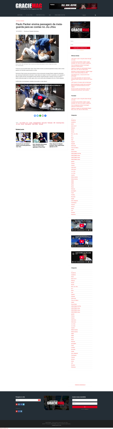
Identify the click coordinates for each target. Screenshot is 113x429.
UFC (72, 210)
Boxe (72, 137)
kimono (22, 124)
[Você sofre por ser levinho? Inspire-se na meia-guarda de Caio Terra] (23, 137)
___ (72, 118)
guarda (72, 161)
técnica (72, 206)
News (72, 185)
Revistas (73, 196)
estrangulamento (37, 122)
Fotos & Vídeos (20, 21)
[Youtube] (17, 404)
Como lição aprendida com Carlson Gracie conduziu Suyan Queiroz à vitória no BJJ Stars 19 (81, 79)
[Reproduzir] (73, 230)
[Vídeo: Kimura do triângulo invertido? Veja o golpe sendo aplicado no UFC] (57, 137)
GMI (54, 122)
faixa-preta (44, 122)
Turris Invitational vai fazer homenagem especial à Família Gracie (80, 65)
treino (72, 208)
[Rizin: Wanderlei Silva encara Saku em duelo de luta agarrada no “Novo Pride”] (40, 138)
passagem (73, 190)
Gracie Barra (74, 151)
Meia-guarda (28, 124)
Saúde (72, 198)
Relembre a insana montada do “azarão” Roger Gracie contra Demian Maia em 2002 (81, 72)
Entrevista (73, 145)
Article (72, 130)
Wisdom (73, 212)
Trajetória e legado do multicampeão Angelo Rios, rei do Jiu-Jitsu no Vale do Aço (81, 69)
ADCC (72, 124)
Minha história (74, 177)
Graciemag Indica (60, 122)
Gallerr (72, 149)
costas (30, 122)
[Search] (95, 15)
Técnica (73, 204)
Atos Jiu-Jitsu (74, 134)
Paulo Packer (35, 124)
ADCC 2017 (74, 126)
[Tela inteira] (90, 230)
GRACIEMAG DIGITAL (76, 153)
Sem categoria (74, 200)
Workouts (73, 214)
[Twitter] (24, 404)
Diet (72, 139)
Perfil (72, 192)
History (73, 163)
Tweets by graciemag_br (80, 384)
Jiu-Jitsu (18, 124)
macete (73, 175)
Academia (73, 120)
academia (73, 122)
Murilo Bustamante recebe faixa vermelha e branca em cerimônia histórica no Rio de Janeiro (81, 85)
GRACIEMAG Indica (75, 155)
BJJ (27, 122)
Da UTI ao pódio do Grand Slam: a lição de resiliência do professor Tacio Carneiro (80, 89)
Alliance (73, 128)
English (73, 141)
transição (41, 124)
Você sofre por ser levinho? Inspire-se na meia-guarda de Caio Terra (23, 145)
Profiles (73, 194)
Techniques (73, 202)
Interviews (73, 167)
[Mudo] (88, 230)
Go (39, 400)
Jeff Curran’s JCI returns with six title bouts (81, 82)
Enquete (73, 143)
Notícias (73, 189)
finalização (50, 122)
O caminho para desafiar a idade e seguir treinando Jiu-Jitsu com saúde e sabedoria (81, 62)
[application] (81, 225)
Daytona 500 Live (4, 428)
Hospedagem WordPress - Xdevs (56, 425)
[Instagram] (19, 404)
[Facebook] (21, 404)
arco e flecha (22, 122)
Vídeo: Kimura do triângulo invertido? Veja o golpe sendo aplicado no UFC (57, 145)
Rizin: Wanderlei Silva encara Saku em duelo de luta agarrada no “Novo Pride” (40, 146)
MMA (72, 181)
